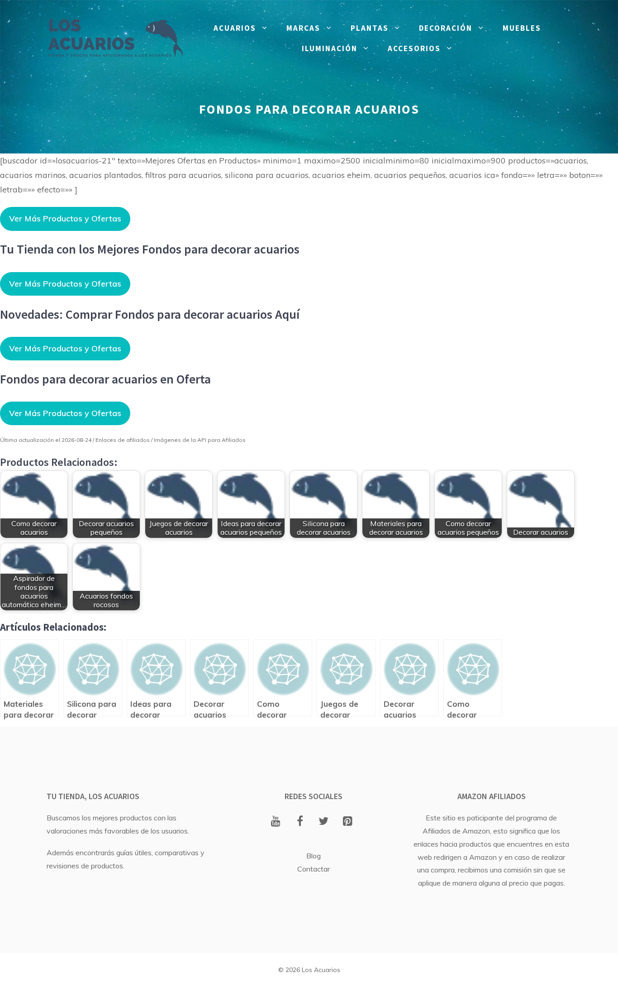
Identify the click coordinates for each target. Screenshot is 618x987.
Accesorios (414, 48)
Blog (313, 855)
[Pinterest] (348, 821)
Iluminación (329, 48)
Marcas (303, 28)
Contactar (313, 868)
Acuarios (235, 28)
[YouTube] (276, 821)
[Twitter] (324, 821)
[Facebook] (300, 821)
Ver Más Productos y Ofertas (65, 218)
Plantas (370, 28)
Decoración (445, 28)
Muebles (522, 28)
